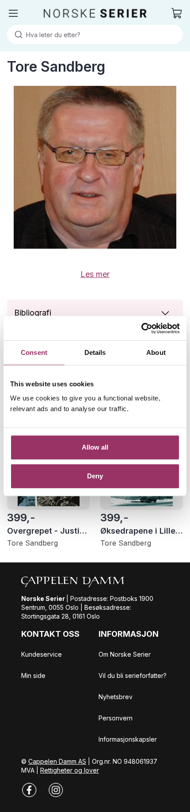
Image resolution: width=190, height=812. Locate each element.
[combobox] (95, 34)
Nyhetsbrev (116, 696)
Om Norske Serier (125, 654)
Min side (33, 675)
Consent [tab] (34, 352)
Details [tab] (95, 352)
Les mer (95, 274)
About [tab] (156, 352)
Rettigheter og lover (69, 770)
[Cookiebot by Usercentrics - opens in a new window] (141, 328)
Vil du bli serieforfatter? (133, 675)
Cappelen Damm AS (57, 761)
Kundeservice (41, 654)
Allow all (95, 447)
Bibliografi (32, 312)
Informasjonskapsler (128, 739)
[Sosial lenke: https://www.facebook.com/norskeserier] (29, 790)
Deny (95, 476)
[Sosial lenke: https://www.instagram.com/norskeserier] (56, 790)
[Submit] (16, 34)
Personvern (116, 718)
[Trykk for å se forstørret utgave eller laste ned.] (95, 167)
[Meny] (13, 13)
